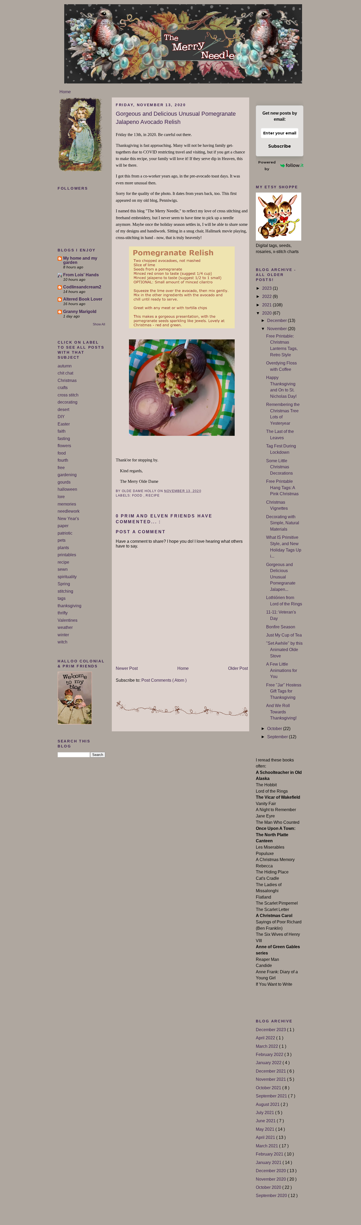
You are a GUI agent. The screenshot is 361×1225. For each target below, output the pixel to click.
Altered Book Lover (82, 299)
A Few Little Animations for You (281, 670)
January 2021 (269, 1162)
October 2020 (269, 1187)
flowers (64, 445)
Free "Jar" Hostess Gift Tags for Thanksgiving (283, 691)
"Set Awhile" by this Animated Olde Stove (284, 649)
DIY (61, 416)
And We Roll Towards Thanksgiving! (281, 711)
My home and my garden (80, 260)
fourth (63, 460)
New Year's (68, 518)
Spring (64, 584)
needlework (69, 511)
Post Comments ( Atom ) (164, 680)
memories (67, 504)
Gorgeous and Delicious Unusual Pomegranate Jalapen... (280, 577)
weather (65, 627)
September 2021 (272, 1096)
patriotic (65, 533)
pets (62, 540)
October (275, 728)
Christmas (67, 380)
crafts (63, 387)
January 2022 (269, 1062)
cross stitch (68, 395)
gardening (67, 475)
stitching (65, 591)
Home (65, 92)
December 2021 (271, 1071)
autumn (65, 366)
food (62, 453)
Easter (64, 424)
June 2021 (266, 1121)
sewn (63, 569)
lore (61, 496)
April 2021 (266, 1137)
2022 (267, 296)
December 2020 (271, 1170)
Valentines (67, 620)
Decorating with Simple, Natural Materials (282, 523)
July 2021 (265, 1112)
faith (62, 431)
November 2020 (271, 1179)
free (61, 467)
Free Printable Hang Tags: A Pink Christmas (282, 487)
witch (62, 642)
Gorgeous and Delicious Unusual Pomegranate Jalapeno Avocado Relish (176, 117)
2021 (267, 305)
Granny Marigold (79, 311)
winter (63, 635)
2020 (267, 313)
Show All (99, 324)
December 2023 (271, 1029)
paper (63, 525)
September (278, 737)
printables (67, 555)
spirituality (67, 576)
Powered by (267, 165)
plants (63, 547)
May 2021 (265, 1129)
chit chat (65, 373)
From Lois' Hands (81, 275)
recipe (63, 562)
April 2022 (266, 1038)
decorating (67, 402)
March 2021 (267, 1146)
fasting (64, 438)
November (277, 328)
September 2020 (272, 1195)
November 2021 (271, 1079)
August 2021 (268, 1104)
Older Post (238, 668)
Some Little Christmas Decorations (279, 467)
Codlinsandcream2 (82, 287)
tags (62, 598)
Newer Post (127, 668)
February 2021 (270, 1154)
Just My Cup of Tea (284, 635)
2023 (267, 288)
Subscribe (279, 146)
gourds (64, 482)
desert (63, 409)
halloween (67, 489)
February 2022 (270, 1054)
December (277, 320)
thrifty (63, 613)
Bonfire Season (280, 627)
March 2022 (267, 1046)
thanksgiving (69, 606)
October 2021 (269, 1088)
